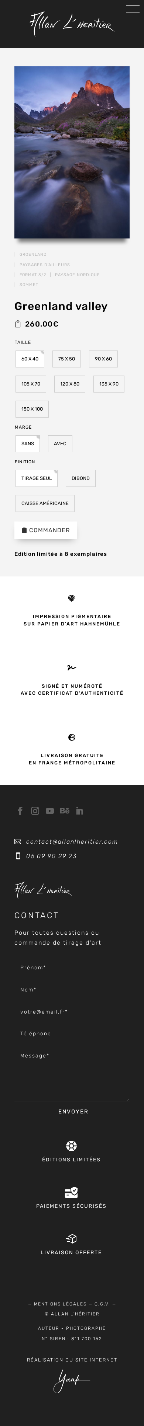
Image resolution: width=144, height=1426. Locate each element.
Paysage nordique (77, 274)
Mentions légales (60, 1304)
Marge (23, 427)
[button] (30, 359)
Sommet (29, 284)
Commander (49, 530)
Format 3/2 (33, 274)
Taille (23, 342)
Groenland (33, 254)
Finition (25, 461)
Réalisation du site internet (72, 1360)
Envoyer (73, 1111)
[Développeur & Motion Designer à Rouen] (72, 1391)
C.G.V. (102, 1304)
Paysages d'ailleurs (45, 264)
